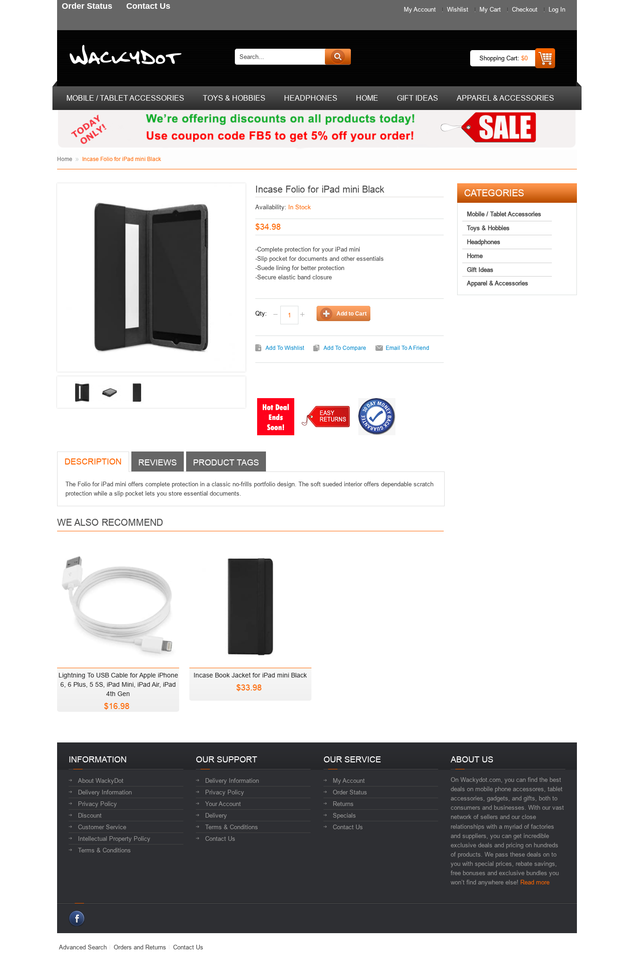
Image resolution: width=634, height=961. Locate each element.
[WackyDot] (123, 56)
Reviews (157, 462)
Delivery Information (105, 792)
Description (93, 461)
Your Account (223, 803)
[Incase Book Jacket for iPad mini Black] (250, 604)
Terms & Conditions (104, 850)
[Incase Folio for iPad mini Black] (82, 392)
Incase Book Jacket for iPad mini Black (250, 675)
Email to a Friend (407, 347)
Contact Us (220, 838)
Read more (535, 882)
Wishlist (457, 9)
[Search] (338, 56)
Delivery (216, 815)
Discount (90, 815)
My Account (420, 9)
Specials (344, 815)
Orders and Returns (140, 947)
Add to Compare (344, 347)
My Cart (490, 9)
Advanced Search (83, 947)
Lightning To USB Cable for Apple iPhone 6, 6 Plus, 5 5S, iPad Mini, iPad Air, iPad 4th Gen (118, 684)
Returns (343, 803)
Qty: (261, 313)
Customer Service (102, 827)
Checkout (524, 9)
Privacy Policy (97, 803)
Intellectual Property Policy (114, 838)
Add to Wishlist (284, 347)
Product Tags (226, 462)
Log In (557, 9)
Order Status (350, 792)
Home (64, 158)
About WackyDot (100, 780)
